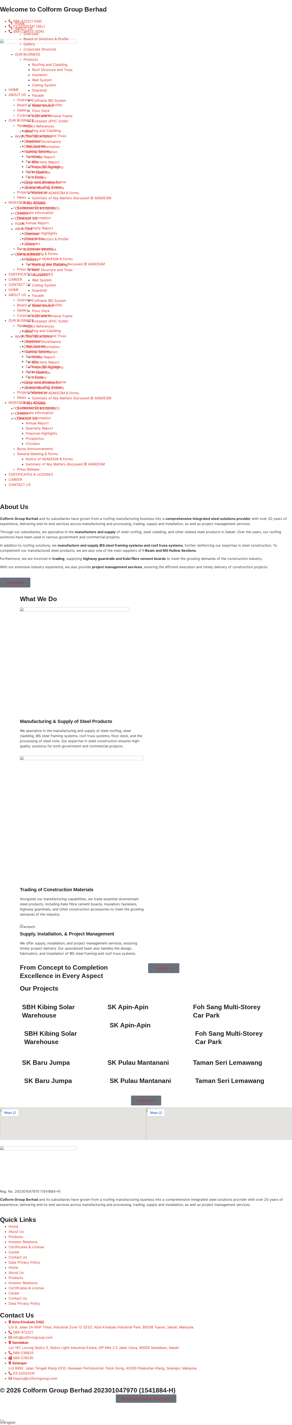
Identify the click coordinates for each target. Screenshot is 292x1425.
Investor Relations (23, 1242)
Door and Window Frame (52, 116)
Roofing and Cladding (49, 64)
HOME (20, 23)
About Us (16, 1231)
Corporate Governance (42, 141)
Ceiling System (44, 85)
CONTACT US (20, 484)
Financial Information (40, 152)
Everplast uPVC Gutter (50, 121)
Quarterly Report (39, 428)
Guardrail (39, 90)
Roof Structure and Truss (52, 70)
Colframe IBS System (49, 100)
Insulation (39, 75)
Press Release (28, 469)
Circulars (33, 443)
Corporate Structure (40, 49)
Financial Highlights (41, 433)
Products (31, 59)
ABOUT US (23, 29)
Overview (31, 34)
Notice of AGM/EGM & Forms (49, 459)
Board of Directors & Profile (46, 39)
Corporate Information (42, 147)
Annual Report (43, 157)
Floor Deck (41, 111)
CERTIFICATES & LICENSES (31, 474)
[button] (146, 1422)
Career (14, 1252)
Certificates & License (26, 1247)
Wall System (42, 80)
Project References (39, 126)
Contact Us (18, 1257)
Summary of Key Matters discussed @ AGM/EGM (65, 464)
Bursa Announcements (35, 449)
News (28, 131)
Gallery (29, 44)
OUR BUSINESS (27, 54)
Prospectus (35, 438)
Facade (38, 95)
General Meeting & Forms (37, 454)
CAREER (15, 479)
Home (13, 1226)
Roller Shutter (43, 105)
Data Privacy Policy (24, 1262)
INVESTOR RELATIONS (33, 136)
